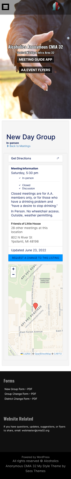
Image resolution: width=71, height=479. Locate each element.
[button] (35, 257)
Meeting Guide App (35, 59)
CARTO (58, 353)
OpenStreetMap (43, 353)
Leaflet (26, 353)
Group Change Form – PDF (20, 393)
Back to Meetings (19, 145)
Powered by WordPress (36, 457)
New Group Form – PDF (18, 389)
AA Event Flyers (35, 70)
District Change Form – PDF (21, 398)
